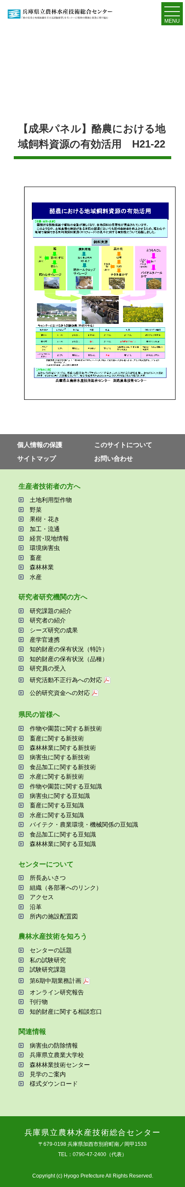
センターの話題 (51, 950)
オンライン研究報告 (57, 992)
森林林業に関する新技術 (63, 747)
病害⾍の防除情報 (54, 1045)
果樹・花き (45, 519)
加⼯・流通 (45, 529)
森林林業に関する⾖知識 (63, 843)
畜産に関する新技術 (57, 738)
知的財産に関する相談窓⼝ (66, 1011)
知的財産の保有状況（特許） (69, 649)
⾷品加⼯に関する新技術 (63, 767)
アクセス (42, 897)
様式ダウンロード (54, 1083)
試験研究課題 (48, 969)
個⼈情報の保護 (39, 444)
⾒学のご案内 (48, 1074)
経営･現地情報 (49, 538)
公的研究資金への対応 (60, 692)
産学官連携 (45, 639)
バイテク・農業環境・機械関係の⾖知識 (84, 824)
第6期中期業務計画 (55, 980)
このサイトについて (123, 444)
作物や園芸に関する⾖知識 (66, 786)
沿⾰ (36, 906)
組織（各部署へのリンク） (66, 887)
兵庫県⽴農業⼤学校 (57, 1054)
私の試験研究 (48, 960)
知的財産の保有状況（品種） (69, 658)
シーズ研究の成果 (54, 630)
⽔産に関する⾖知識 (57, 815)
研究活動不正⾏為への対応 (66, 680)
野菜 (36, 509)
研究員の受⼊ (48, 668)
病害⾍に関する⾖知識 (60, 795)
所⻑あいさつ (48, 877)
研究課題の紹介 (51, 610)
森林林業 (42, 567)
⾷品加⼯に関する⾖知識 (63, 834)
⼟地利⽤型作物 (51, 499)
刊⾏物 (39, 1001)
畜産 (36, 557)
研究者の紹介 (48, 620)
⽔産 (36, 577)
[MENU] (172, 13)
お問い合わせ (113, 458)
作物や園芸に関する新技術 (66, 728)
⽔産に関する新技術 (57, 776)
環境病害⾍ (45, 547)
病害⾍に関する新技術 (60, 757)
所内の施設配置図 (54, 916)
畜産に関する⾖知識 (57, 805)
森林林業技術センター (60, 1064)
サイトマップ (36, 458)
